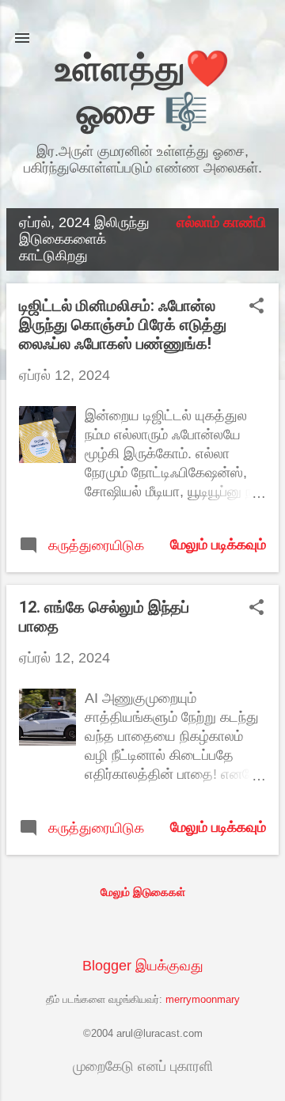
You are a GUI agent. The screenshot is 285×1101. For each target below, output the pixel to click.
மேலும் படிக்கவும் (218, 544)
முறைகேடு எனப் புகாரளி (143, 1066)
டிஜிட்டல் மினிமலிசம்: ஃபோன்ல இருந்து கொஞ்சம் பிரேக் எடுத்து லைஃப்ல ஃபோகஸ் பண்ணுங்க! (122, 324)
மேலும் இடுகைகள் (143, 892)
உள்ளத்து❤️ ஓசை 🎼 (142, 89)
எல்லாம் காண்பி (221, 222)
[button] (256, 307)
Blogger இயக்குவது (142, 966)
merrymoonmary (202, 999)
